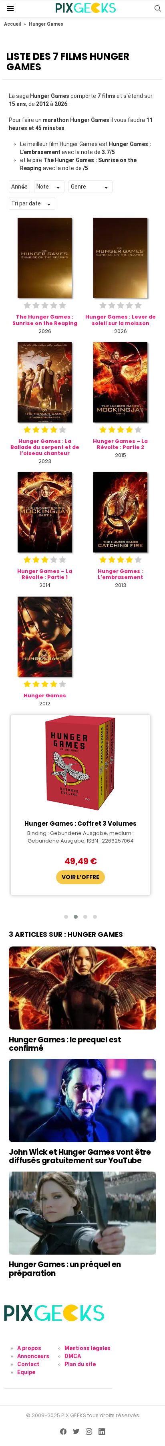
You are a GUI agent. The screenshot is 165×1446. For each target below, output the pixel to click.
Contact (28, 1364)
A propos (29, 1348)
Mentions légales (87, 1348)
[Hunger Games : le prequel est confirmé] (82, 988)
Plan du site (80, 1364)
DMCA (72, 1356)
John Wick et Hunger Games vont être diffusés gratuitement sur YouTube (80, 1156)
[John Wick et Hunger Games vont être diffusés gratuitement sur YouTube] (82, 1100)
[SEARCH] (158, 8)
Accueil (12, 24)
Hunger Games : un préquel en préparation (65, 1268)
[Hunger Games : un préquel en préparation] (82, 1213)
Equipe (26, 1372)
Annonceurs (33, 1356)
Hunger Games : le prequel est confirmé (65, 1044)
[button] (66, 917)
